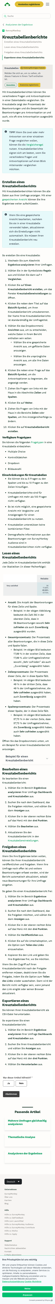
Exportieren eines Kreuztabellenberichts (24, 57)
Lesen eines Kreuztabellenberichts (21, 47)
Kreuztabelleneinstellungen (23, 840)
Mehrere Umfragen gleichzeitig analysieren (27, 1122)
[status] (27, 77)
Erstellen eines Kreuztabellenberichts (23, 41)
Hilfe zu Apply (11, 1234)
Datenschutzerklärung (13, 1281)
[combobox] (13, 1181)
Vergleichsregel (34, 144)
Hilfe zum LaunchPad (14, 1221)
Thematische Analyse (21, 1137)
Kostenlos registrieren (29, 4)
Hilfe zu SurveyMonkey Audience (19, 1224)
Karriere (8, 1200)
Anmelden (10, 85)
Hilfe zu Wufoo (11, 1230)
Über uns (8, 1197)
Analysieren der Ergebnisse (19, 24)
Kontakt (8, 1251)
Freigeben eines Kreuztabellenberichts (23, 52)
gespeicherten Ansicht (14, 199)
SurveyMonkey (11, 1193)
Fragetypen (37, 442)
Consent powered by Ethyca (39, 1300)
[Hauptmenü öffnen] (47, 4)
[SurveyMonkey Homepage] (7, 4)
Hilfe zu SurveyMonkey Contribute (20, 1227)
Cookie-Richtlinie (33, 1281)
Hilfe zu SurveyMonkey (15, 1214)
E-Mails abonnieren (13, 1254)
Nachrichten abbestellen (15, 1248)
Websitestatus (11, 1245)
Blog (6, 1203)
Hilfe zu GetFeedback (14, 1217)
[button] (27, 758)
